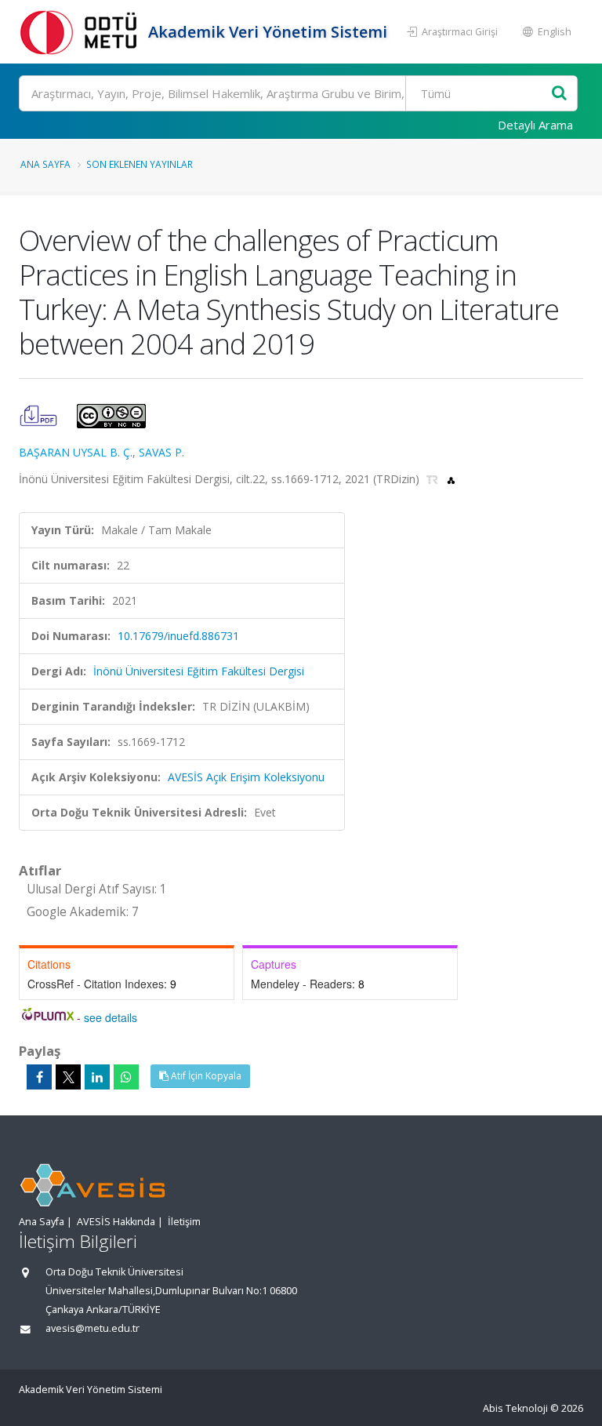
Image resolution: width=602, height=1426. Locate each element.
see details (110, 1017)
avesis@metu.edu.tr (92, 1328)
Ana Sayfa (45, 164)
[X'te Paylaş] (68, 1077)
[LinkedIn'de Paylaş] (97, 1077)
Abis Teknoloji (515, 1408)
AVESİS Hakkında (116, 1221)
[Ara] (559, 93)
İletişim (184, 1221)
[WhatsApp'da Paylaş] (126, 1077)
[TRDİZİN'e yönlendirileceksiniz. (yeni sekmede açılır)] (433, 478)
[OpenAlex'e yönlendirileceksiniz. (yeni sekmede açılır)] (451, 478)
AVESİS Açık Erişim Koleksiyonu (246, 776)
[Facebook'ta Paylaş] (39, 1077)
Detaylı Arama (535, 125)
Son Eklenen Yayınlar (139, 164)
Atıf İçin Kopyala (205, 1075)
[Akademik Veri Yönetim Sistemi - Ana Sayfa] (81, 32)
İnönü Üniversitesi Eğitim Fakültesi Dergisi (198, 671)
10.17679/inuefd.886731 (178, 635)
